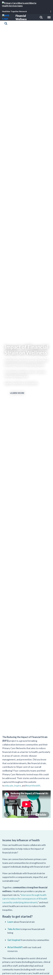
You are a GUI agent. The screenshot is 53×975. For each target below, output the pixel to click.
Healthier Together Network (14, 11)
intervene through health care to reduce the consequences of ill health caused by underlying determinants (24, 899)
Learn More (17, 393)
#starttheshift (33, 785)
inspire (17, 785)
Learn (10, 921)
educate (9, 785)
